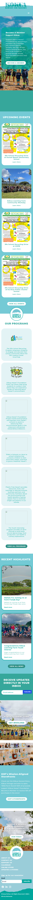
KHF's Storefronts (16, 799)
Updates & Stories (9, 870)
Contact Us (6, 860)
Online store (7, 867)
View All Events (16, 304)
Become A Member (15, 63)
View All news (16, 666)
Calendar (6, 865)
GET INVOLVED (16, 723)
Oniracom (9, 896)
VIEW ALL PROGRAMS (16, 546)
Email (3, 878)
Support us (6, 862)
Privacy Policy (5, 894)
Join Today (16, 837)
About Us (5, 858)
